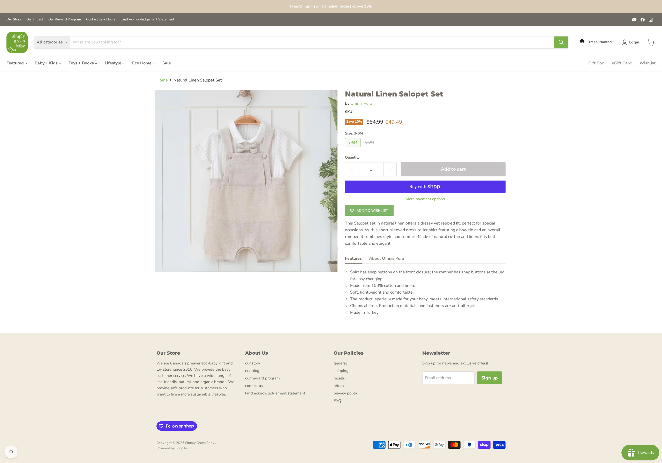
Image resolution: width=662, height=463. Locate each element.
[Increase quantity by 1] (390, 169)
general (340, 363)
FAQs (338, 400)
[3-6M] (353, 148)
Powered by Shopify (171, 448)
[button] (631, 42)
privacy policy (345, 393)
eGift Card (622, 63)
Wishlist (648, 63)
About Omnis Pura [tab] (386, 258)
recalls (339, 378)
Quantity (352, 157)
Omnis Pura (361, 103)
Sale (166, 63)
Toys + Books (82, 63)
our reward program (262, 378)
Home (162, 80)
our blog (252, 370)
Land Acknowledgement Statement (147, 19)
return (339, 385)
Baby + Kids (47, 63)
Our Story (13, 19)
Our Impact (34, 19)
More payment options (425, 199)
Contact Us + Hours (100, 19)
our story (252, 363)
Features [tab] (353, 258)
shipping (341, 370)
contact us (254, 385)
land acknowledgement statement (275, 393)
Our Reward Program (64, 19)
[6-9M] (370, 148)
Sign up (489, 378)
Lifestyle (113, 63)
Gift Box (596, 63)
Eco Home (142, 63)
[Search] (561, 42)
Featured (15, 63)
